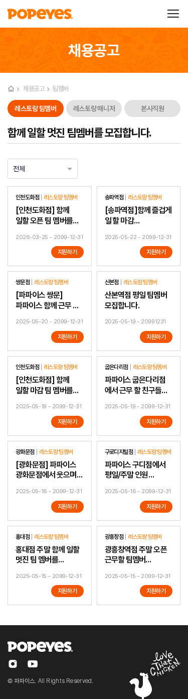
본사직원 (152, 108)
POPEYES (40, 14)
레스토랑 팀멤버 (35, 108)
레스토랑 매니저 (94, 108)
